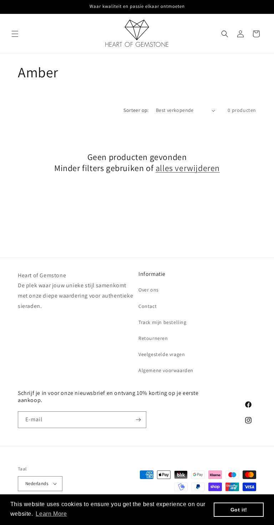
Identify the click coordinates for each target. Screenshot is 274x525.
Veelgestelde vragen (161, 354)
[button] (15, 34)
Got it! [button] (238, 510)
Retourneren (153, 338)
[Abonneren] (138, 419)
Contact (147, 306)
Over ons (148, 290)
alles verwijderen (188, 168)
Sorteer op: (135, 110)
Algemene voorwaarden (165, 370)
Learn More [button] (51, 514)
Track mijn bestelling (162, 322)
